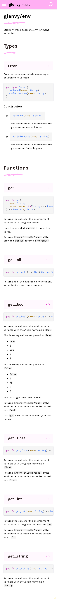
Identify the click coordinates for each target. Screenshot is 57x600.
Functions (16, 168)
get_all (14, 260)
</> (48, 65)
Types (10, 46)
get (11, 188)
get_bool (16, 304)
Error (12, 66)
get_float (16, 438)
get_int (15, 499)
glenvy (15, 4)
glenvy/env (17, 16)
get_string (18, 556)
